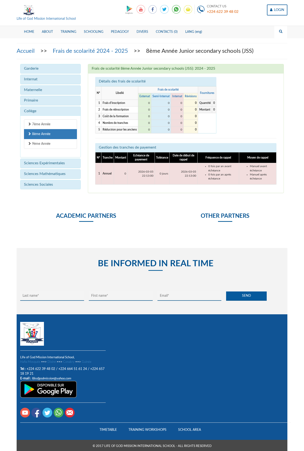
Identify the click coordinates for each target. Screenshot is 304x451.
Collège (30, 111)
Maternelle (33, 90)
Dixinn (52, 362)
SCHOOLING (93, 32)
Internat (31, 79)
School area (189, 430)
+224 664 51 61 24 (72, 369)
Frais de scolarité (168, 89)
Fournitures (207, 93)
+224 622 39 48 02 (222, 12)
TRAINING (68, 32)
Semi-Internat (161, 96)
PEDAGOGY (120, 32)
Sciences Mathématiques (45, 174)
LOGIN (278, 10)
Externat (144, 96)
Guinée (86, 362)
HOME (29, 32)
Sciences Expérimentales (44, 163)
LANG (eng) (193, 32)
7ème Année (40, 124)
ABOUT (47, 32)
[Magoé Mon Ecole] (129, 9)
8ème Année (40, 134)
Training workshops (147, 430)
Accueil (26, 51)
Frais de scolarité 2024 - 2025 (91, 51)
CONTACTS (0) (167, 32)
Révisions (191, 96)
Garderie (31, 68)
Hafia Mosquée (30, 362)
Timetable (108, 430)
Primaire (31, 100)
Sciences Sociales (38, 184)
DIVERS (142, 32)
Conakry (69, 362)
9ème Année (40, 143)
